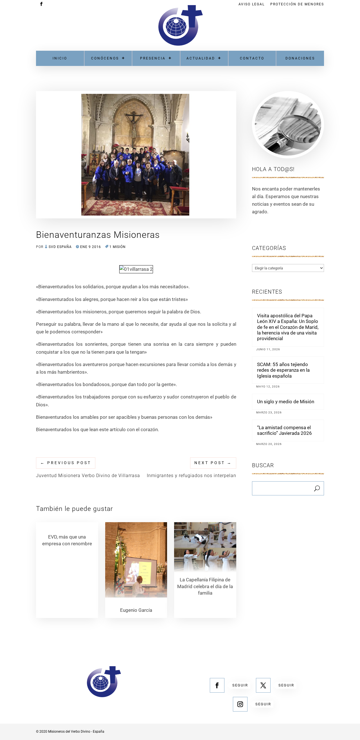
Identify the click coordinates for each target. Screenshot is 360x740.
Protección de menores (297, 4)
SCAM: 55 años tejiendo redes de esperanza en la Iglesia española (283, 370)
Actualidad (200, 58)
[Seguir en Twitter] (263, 685)
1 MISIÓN (117, 247)
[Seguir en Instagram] (240, 704)
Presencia (153, 58)
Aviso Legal (251, 4)
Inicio (60, 58)
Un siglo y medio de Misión (285, 401)
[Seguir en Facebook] (217, 685)
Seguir (240, 685)
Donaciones (300, 58)
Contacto (252, 58)
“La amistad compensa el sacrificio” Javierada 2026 (284, 430)
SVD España (60, 247)
